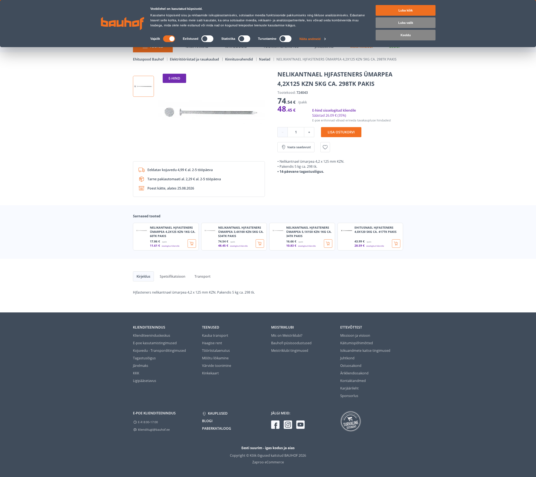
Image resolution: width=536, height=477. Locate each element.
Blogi (207, 421)
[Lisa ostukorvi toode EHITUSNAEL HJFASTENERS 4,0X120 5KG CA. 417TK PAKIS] (396, 243)
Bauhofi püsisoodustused (291, 343)
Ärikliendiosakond (354, 373)
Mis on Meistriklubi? (286, 335)
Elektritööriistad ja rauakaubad (195, 59)
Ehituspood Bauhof (149, 59)
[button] (143, 86)
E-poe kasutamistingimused (155, 343)
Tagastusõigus (144, 358)
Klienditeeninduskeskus (151, 335)
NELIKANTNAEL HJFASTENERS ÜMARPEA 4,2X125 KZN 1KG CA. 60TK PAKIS (172, 232)
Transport (202, 276)
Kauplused (217, 413)
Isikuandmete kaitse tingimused (365, 350)
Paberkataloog (216, 428)
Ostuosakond (350, 365)
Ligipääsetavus (144, 380)
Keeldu (406, 35)
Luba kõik (405, 10)
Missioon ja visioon (355, 335)
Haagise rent (212, 343)
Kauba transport (215, 335)
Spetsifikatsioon (172, 276)
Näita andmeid (310, 39)
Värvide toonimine (216, 365)
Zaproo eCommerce (268, 462)
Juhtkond (347, 358)
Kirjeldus (143, 276)
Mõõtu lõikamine (215, 358)
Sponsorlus (349, 395)
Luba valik (405, 22)
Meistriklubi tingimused (289, 350)
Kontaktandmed (353, 380)
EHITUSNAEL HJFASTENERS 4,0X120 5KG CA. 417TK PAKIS (375, 230)
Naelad (265, 59)
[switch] (207, 38)
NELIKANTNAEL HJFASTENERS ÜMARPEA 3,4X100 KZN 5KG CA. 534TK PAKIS (241, 232)
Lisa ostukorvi (341, 132)
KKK (136, 373)
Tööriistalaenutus (216, 350)
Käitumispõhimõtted (356, 343)
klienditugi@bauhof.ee (154, 430)
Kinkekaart (210, 373)
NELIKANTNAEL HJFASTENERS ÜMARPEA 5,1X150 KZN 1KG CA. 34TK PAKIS (309, 232)
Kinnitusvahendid (239, 59)
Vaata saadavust (299, 147)
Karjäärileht (349, 388)
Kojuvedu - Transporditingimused (159, 350)
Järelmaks (140, 365)
